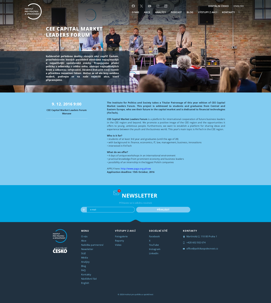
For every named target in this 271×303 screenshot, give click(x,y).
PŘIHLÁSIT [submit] (163, 209)
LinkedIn (153, 253)
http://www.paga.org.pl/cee (136, 168)
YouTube (154, 244)
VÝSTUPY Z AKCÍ (125, 230)
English (239, 6)
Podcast (176, 12)
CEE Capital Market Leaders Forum (74, 31)
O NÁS (135, 12)
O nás (84, 236)
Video (118, 244)
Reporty (119, 240)
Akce (83, 240)
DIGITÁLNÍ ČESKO (218, 6)
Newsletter (87, 249)
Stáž (83, 253)
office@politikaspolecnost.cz (202, 248)
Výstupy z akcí (207, 12)
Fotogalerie (121, 236)
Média (84, 257)
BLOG (190, 12)
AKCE (147, 12)
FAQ (83, 270)
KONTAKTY (228, 12)
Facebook (154, 236)
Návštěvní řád (89, 278)
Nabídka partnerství (92, 244)
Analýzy (160, 12)
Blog (83, 266)
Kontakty (86, 274)
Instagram (154, 249)
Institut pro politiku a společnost (138, 294)
